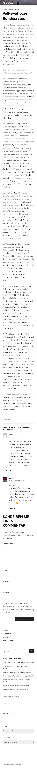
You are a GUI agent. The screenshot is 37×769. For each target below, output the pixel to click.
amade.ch (9, 2)
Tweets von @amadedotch (11, 696)
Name (5, 570)
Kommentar (8, 544)
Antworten (12, 471)
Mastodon (7, 703)
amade (16, 9)
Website (6, 592)
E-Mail (6, 581)
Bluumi (5, 685)
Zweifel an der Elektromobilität (19, 685)
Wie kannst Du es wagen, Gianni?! (20, 672)
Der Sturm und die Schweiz (25, 662)
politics (8, 420)
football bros (7, 666)
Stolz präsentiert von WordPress (12, 764)
